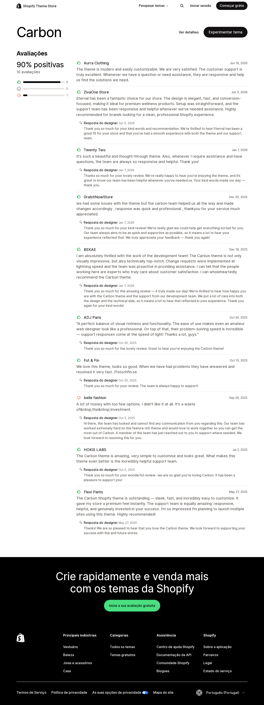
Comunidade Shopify (173, 663)
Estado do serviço (217, 671)
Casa (67, 671)
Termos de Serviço (31, 692)
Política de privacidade (69, 692)
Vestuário (70, 647)
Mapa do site (163, 692)
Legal (207, 663)
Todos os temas (122, 647)
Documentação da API (174, 655)
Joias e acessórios (77, 663)
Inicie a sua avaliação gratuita (132, 605)
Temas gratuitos (122, 655)
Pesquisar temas (152, 6)
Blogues (163, 671)
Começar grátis (232, 6)
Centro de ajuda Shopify (175, 647)
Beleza (68, 655)
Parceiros (210, 655)
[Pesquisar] (182, 5)
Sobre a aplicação (217, 647)
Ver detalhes (189, 32)
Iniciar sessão (200, 6)
